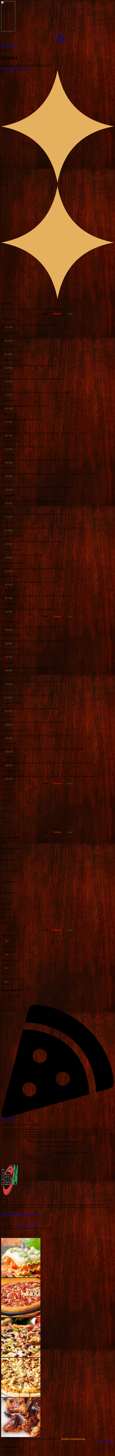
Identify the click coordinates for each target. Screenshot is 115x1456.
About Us (60, 40)
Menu (60, 35)
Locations (60, 37)
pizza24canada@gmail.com (26, 1225)
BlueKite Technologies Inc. (73, 1439)
